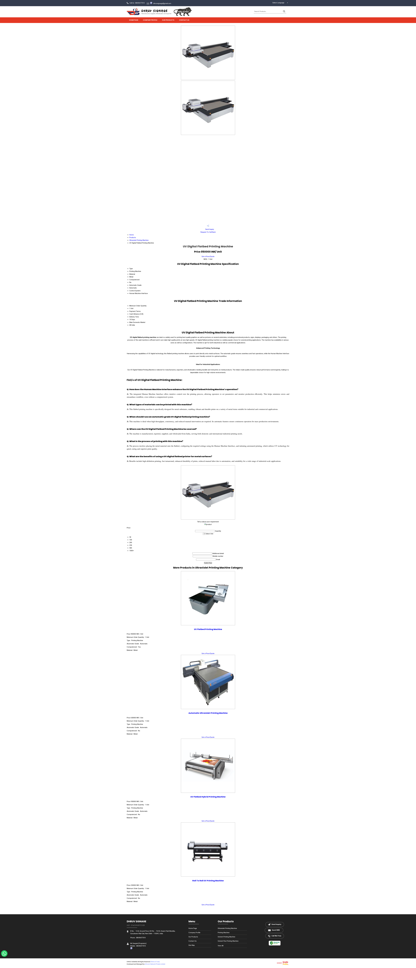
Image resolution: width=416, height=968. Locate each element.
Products (132, 237)
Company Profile (150, 20)
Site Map (191, 945)
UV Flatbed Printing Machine (208, 629)
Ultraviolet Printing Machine (139, 240)
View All (220, 946)
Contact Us (184, 20)
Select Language (278, 3)
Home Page (133, 20)
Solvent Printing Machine (226, 937)
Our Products (168, 20)
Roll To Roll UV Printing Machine (208, 880)
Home (131, 235)
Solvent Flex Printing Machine (228, 941)
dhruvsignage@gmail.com (162, 3)
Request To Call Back (208, 232)
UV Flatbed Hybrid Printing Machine (208, 797)
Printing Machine (223, 933)
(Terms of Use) (155, 961)
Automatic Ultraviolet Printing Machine (208, 713)
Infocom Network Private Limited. (155, 964)
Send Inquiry (209, 229)
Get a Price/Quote (208, 256)
